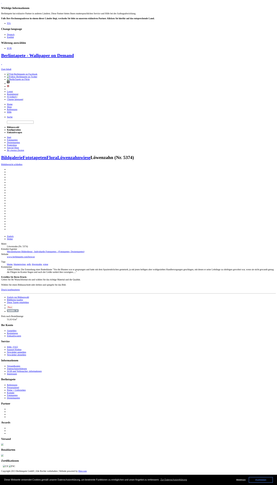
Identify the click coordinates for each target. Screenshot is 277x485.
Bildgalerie (12, 157)
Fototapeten (34, 157)
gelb (29, 264)
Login (9, 91)
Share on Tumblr (13, 310)
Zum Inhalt (6, 69)
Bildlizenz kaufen (15, 300)
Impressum (12, 374)
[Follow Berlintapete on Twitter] (22, 76)
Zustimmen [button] (260, 480)
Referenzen (12, 109)
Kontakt (10, 392)
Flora (51, 157)
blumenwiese (20, 264)
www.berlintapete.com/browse (21, 257)
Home (10, 104)
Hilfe (9, 112)
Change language (15, 99)
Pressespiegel (13, 387)
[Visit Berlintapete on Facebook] (22, 74)
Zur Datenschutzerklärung (173, 480)
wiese (45, 264)
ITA (9, 23)
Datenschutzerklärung (17, 368)
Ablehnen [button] (241, 480)
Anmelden (11, 330)
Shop (9, 107)
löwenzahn (37, 264)
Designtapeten (13, 398)
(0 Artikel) (12, 97)
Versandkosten (13, 366)
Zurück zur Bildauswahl (18, 297)
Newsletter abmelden (16, 355)
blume (10, 264)
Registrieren (12, 94)
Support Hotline (14, 349)
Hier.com (82, 471)
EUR (9, 48)
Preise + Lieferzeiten (16, 390)
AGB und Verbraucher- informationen (24, 371)
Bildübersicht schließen (11, 164)
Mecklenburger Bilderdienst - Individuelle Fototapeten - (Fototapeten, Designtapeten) (45, 251)
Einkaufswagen (14, 336)
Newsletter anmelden (16, 352)
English (10, 37)
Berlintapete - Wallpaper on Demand (37, 55)
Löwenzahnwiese (73, 157)
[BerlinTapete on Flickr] (18, 79)
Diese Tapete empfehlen (18, 302)
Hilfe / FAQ (12, 347)
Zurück (10, 236)
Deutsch (10, 34)
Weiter (10, 239)
